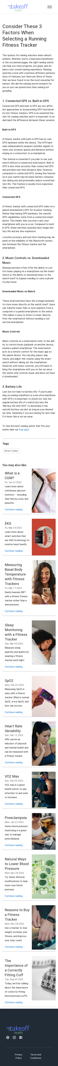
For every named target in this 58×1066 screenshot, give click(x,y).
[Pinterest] (8, 1038)
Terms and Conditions (35, 1056)
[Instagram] (14, 1038)
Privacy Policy (18, 1056)
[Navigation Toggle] (49, 7)
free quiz (23, 429)
